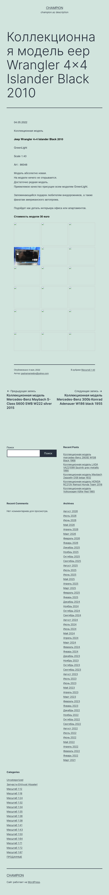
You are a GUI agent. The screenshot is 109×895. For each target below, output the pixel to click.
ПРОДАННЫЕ (14, 856)
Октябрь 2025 (71, 556)
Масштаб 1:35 (15, 811)
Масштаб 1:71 (14, 843)
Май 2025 (69, 579)
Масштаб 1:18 (14, 793)
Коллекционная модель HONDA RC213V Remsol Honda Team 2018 (82, 483)
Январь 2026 (70, 542)
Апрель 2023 (70, 692)
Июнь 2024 (69, 629)
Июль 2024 (70, 624)
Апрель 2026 (70, 529)
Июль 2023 (69, 678)
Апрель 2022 (70, 746)
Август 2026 (70, 511)
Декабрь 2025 (71, 547)
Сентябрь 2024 (72, 615)
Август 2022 (70, 728)
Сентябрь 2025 (72, 561)
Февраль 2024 (71, 647)
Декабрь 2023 (71, 656)
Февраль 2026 (71, 538)
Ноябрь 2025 (71, 552)
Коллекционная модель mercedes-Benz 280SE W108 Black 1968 (79, 457)
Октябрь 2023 (71, 665)
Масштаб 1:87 (14, 852)
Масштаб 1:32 (15, 802)
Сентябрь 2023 (72, 669)
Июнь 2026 (69, 520)
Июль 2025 (69, 570)
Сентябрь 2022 (72, 724)
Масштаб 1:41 (14, 825)
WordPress (34, 882)
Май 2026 (69, 524)
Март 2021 (69, 760)
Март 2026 (69, 533)
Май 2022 (69, 742)
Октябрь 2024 (71, 610)
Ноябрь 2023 (71, 660)
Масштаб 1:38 (15, 820)
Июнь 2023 (69, 683)
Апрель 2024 (70, 638)
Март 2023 (69, 696)
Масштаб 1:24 (15, 798)
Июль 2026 (69, 515)
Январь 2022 (70, 755)
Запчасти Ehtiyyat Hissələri (22, 784)
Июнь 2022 (69, 737)
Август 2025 (70, 565)
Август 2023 (70, 674)
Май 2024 (69, 633)
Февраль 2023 (71, 701)
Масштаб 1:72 (14, 847)
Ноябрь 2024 (71, 606)
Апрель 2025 (70, 583)
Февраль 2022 (71, 751)
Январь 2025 (70, 597)
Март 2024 (69, 642)
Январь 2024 (70, 651)
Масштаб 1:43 (88, 369)
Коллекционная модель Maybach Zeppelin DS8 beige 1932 (82, 476)
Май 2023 (69, 687)
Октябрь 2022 (71, 719)
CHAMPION (54, 8)
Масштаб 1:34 (15, 807)
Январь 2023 (70, 705)
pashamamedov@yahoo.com (35, 373)
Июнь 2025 (69, 574)
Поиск (10, 447)
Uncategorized (15, 780)
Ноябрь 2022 (71, 715)
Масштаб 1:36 (15, 816)
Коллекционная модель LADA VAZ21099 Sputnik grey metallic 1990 (81, 467)
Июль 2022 (69, 733)
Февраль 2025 (71, 592)
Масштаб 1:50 (15, 834)
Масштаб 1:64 (15, 838)
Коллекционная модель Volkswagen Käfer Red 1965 (79, 490)
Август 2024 (70, 620)
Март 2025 (69, 588)
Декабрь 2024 (71, 601)
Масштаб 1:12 (14, 789)
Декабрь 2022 (71, 710)
